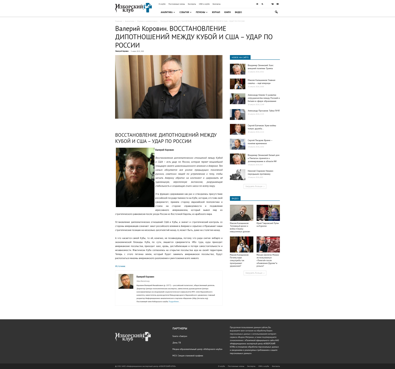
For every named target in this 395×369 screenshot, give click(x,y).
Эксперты (192, 4)
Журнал (216, 12)
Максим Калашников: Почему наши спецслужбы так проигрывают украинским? (239, 260)
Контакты (216, 4)
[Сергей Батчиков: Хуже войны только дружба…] (237, 129)
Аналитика (167, 12)
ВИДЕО (235, 198)
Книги (227, 12)
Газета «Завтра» (180, 336)
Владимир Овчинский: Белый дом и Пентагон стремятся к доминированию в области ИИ (263, 158)
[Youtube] (277, 4)
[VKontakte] (272, 4)
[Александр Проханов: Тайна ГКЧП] (237, 114)
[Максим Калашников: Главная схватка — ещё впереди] (237, 84)
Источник (120, 266)
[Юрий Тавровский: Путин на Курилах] (268, 213)
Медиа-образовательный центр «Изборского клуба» (197, 349)
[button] (276, 12)
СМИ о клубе (204, 4)
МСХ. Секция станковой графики (188, 355)
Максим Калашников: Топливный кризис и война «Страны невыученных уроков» (240, 227)
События (184, 12)
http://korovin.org (143, 281)
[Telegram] (267, 4)
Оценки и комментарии (147, 21)
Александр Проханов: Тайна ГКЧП (264, 110)
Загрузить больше (253, 186)
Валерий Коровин (122, 51)
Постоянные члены (176, 4)
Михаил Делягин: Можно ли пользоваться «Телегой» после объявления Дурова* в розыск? (268, 260)
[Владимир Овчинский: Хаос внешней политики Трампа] (237, 69)
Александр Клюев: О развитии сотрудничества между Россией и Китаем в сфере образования (264, 98)
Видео (238, 12)
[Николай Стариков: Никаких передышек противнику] (237, 174)
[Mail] (257, 4)
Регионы (200, 12)
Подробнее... (174, 301)
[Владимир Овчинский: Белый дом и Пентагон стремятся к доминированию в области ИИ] (237, 159)
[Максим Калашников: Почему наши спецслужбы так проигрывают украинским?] (241, 244)
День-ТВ (177, 342)
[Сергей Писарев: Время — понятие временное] (237, 144)
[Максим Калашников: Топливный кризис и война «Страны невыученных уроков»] (241, 213)
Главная (118, 21)
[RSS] (262, 4)
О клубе (162, 4)
